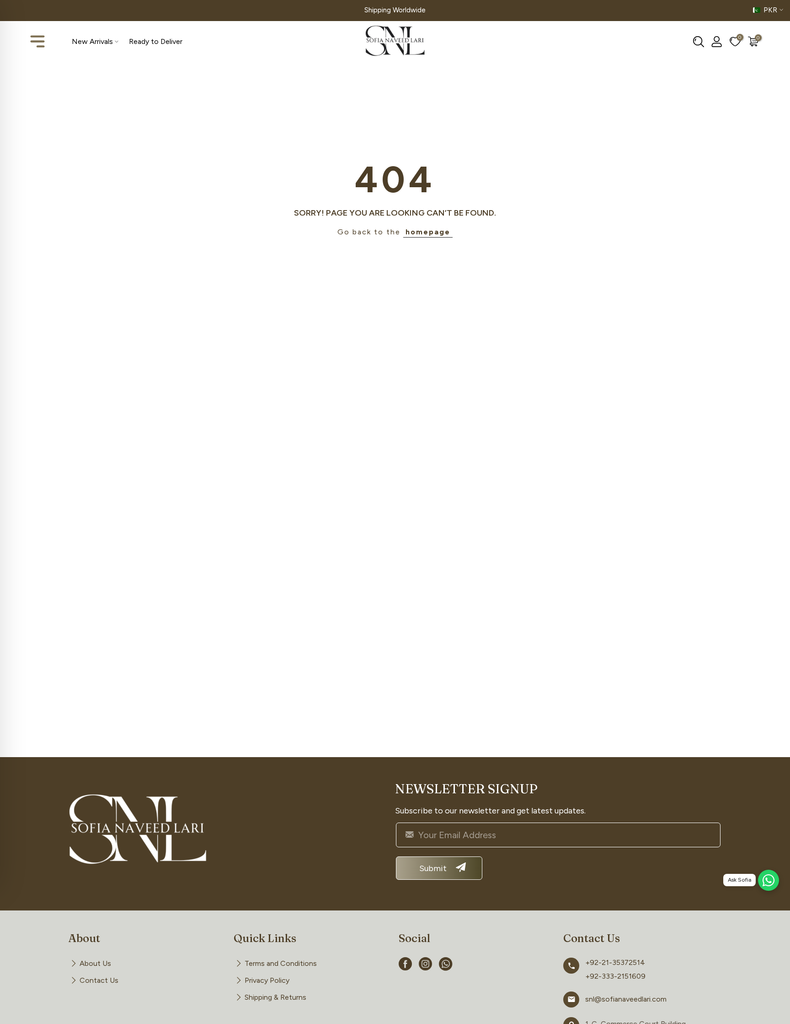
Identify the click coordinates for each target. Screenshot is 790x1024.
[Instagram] (425, 965)
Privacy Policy (267, 980)
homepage (428, 232)
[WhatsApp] (446, 965)
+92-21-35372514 (615, 962)
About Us (95, 963)
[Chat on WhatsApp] (768, 880)
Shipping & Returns (275, 997)
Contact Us (99, 980)
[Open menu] (37, 42)
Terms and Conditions (281, 963)
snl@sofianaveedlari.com (626, 999)
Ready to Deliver (155, 41)
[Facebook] (405, 965)
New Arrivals (92, 41)
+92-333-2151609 (615, 976)
